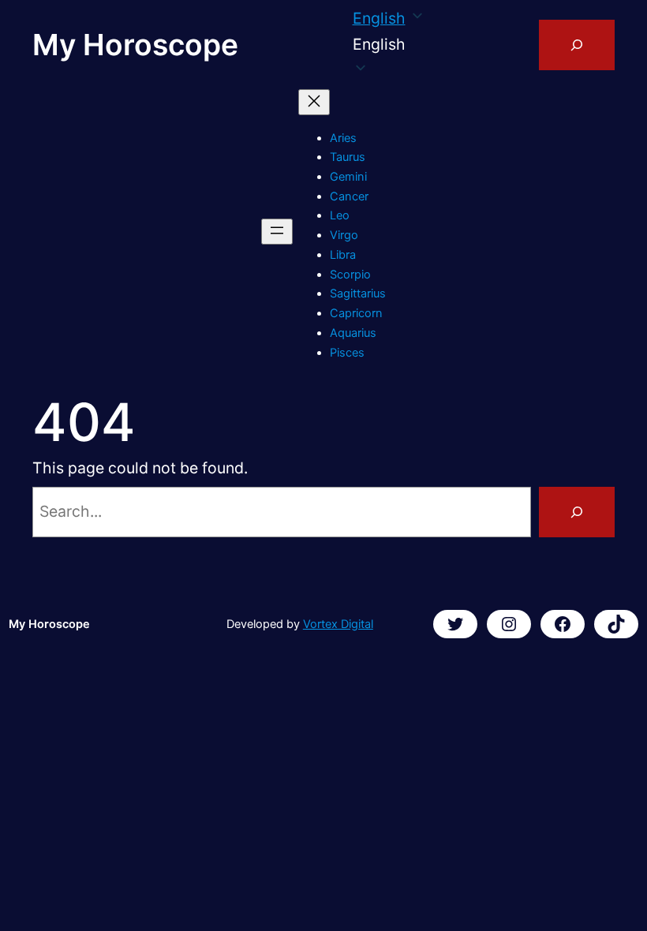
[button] (389, 45)
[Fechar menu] (314, 102)
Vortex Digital (338, 624)
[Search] (577, 512)
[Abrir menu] (277, 232)
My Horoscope (135, 44)
